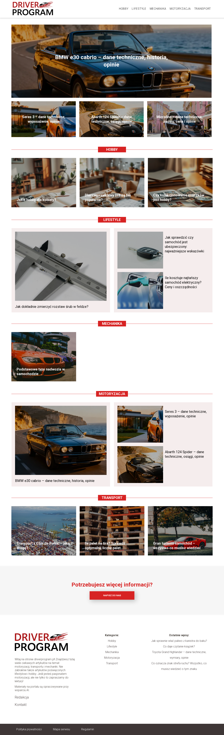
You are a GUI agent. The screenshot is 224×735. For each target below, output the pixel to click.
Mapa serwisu (61, 729)
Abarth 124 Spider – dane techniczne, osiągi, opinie (111, 119)
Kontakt (21, 705)
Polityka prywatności (29, 729)
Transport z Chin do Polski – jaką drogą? (43, 545)
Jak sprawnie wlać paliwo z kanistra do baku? (179, 641)
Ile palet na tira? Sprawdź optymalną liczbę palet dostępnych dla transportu (106, 545)
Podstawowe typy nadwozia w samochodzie (41, 371)
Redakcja (22, 697)
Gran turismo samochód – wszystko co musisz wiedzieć (177, 545)
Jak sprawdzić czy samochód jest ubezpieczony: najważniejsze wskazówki (184, 244)
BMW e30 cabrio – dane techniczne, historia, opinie (111, 61)
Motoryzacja (180, 8)
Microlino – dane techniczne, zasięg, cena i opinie (179, 119)
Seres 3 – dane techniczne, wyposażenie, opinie (43, 119)
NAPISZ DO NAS (112, 595)
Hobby (123, 8)
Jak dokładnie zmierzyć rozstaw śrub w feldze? (51, 306)
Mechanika (158, 8)
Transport (202, 8)
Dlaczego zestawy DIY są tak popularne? (108, 197)
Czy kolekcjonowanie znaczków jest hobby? (178, 197)
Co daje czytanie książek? (179, 646)
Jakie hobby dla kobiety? (36, 200)
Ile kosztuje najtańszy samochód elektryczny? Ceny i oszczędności (183, 282)
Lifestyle (139, 8)
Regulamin (87, 729)
